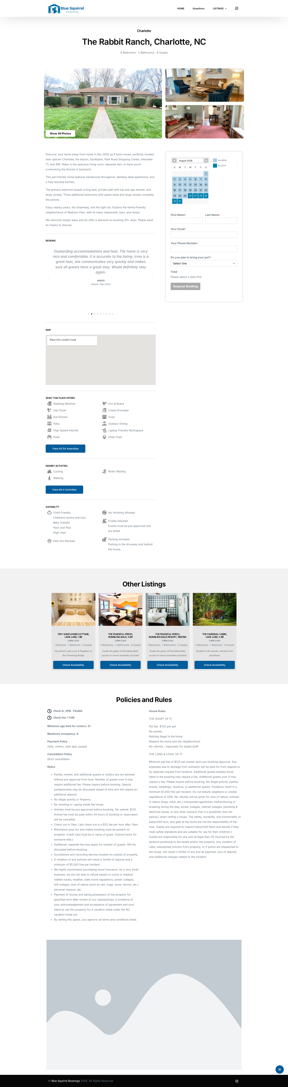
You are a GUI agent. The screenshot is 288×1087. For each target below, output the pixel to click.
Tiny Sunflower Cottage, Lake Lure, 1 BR (73, 635)
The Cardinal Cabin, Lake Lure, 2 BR (214, 635)
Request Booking (185, 286)
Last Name (212, 214)
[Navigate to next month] (206, 160)
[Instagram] (237, 8)
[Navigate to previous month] (174, 160)
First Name (178, 214)
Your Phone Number (184, 243)
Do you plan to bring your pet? (191, 257)
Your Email (178, 229)
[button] (60, 133)
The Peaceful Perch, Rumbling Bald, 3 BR (120, 635)
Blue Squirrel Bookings (66, 1080)
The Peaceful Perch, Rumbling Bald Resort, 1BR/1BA (167, 635)
